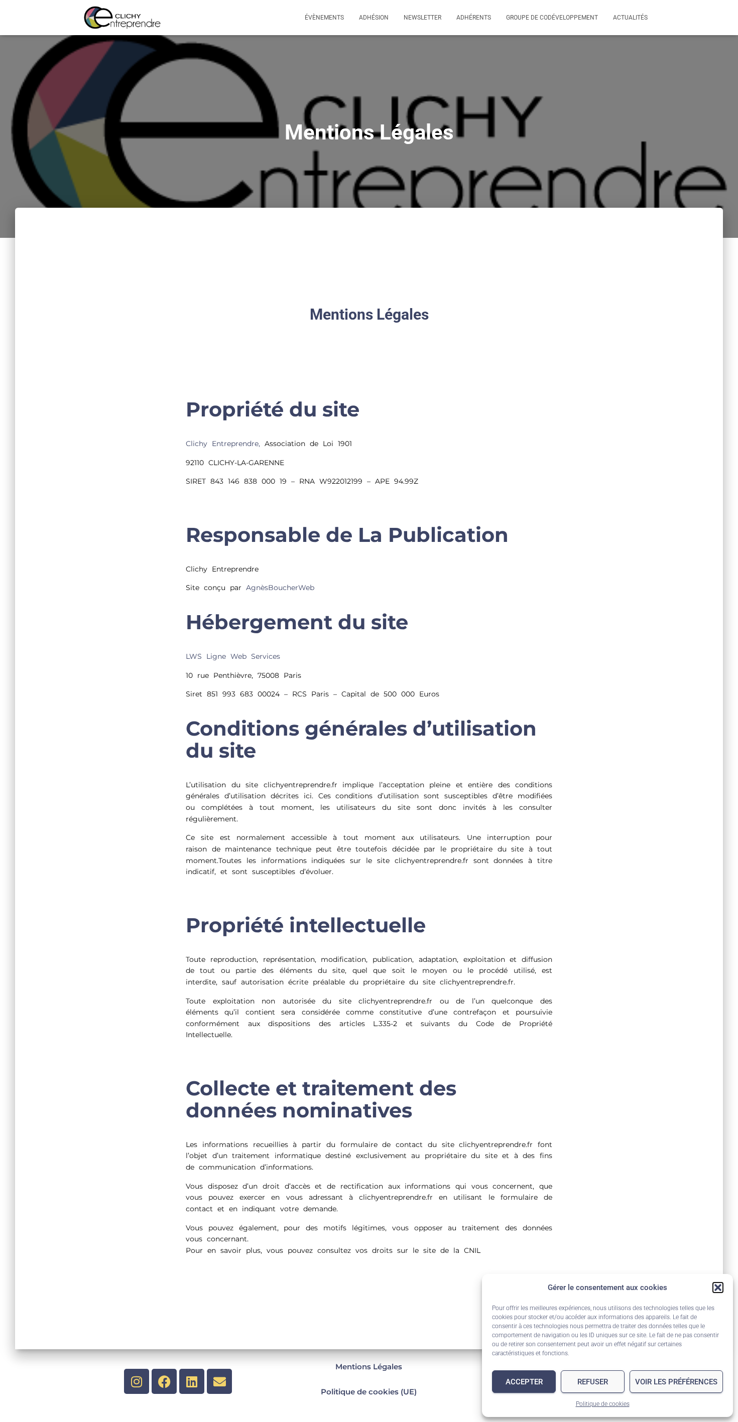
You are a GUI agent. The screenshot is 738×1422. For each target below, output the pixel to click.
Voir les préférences (676, 1381)
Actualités (630, 17)
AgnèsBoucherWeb (280, 587)
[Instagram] (136, 1381)
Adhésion (374, 17)
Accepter (524, 1381)
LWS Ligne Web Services (233, 656)
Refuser (592, 1381)
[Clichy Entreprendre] (122, 17)
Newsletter (422, 17)
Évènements (324, 17)
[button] (718, 1288)
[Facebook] (164, 1381)
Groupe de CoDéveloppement (552, 17)
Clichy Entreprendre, (223, 443)
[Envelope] (219, 1381)
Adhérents (473, 17)
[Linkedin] (191, 1381)
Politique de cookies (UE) (369, 1391)
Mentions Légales (368, 1366)
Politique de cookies (603, 1403)
